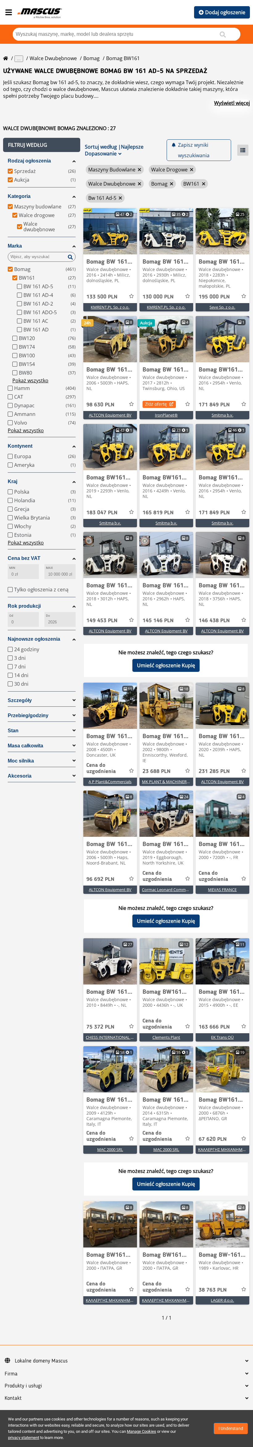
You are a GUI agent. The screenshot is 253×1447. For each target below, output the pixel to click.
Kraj (12, 481)
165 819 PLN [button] (158, 513)
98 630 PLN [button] (100, 405)
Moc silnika (21, 760)
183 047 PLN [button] (102, 513)
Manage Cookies (141, 1431)
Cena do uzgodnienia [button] (101, 768)
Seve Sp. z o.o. (222, 307)
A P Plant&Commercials (110, 781)
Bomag (91, 58)
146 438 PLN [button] (214, 620)
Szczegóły (20, 700)
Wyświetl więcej (232, 103)
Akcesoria (19, 776)
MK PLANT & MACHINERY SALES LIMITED (179, 781)
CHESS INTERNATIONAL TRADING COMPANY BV (130, 1037)
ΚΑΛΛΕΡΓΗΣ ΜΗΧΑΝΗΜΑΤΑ (224, 1149)
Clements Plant (166, 1037)
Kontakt (13, 1398)
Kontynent (20, 446)
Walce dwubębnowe (53, 58)
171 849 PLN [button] (214, 405)
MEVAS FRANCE (222, 889)
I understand (230, 1428)
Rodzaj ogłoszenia (29, 160)
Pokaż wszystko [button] (30, 380)
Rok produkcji (24, 606)
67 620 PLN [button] (213, 1139)
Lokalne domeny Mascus (41, 1361)
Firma (11, 1374)
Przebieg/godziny (28, 715)
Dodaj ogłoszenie (225, 12)
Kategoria (19, 196)
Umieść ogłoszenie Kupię (166, 665)
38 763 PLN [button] (213, 1290)
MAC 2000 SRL (110, 1149)
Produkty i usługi (23, 1386)
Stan (13, 730)
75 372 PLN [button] (100, 1027)
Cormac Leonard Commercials (169, 889)
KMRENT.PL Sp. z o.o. (110, 307)
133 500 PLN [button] (102, 297)
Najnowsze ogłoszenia (34, 639)
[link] (110, 231)
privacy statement (23, 1437)
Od (11, 615)
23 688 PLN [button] (157, 771)
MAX (49, 567)
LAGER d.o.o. (222, 1300)
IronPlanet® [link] (166, 415)
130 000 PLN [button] (158, 297)
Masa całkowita (25, 745)
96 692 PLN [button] (100, 879)
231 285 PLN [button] (214, 771)
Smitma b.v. (222, 415)
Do (48, 615)
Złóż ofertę (156, 404)
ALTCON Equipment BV (110, 415)
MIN (12, 567)
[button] (41, 145)
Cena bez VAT (24, 558)
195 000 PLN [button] (214, 297)
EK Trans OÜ (222, 1037)
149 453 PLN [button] (102, 620)
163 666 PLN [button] (214, 1027)
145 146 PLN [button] (158, 620)
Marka (15, 246)
